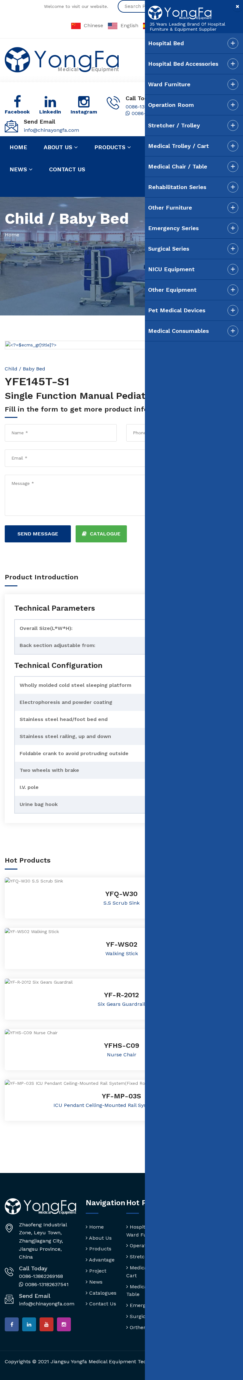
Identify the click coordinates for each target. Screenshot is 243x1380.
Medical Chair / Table (177, 166)
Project (97, 1271)
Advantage (101, 1260)
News (19, 169)
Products (110, 147)
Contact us (67, 169)
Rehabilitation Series (177, 187)
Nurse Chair (121, 1055)
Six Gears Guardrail (121, 1004)
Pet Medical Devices (176, 310)
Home (18, 147)
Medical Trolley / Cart (178, 146)
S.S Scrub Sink (121, 903)
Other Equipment (172, 289)
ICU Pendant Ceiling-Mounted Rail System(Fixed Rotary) (121, 1105)
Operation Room (171, 104)
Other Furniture (170, 207)
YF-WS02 (121, 944)
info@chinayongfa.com (51, 130)
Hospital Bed (166, 43)
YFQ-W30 (121, 894)
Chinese (93, 25)
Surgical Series (168, 248)
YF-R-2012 (121, 995)
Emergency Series (173, 228)
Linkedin (50, 112)
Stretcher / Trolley (174, 125)
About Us (100, 1238)
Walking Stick (121, 953)
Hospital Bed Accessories (183, 63)
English (129, 25)
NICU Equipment (171, 269)
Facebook (17, 112)
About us (59, 147)
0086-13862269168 (41, 1276)
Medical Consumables (178, 330)
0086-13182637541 (46, 1284)
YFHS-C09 (121, 1045)
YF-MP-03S (121, 1096)
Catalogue (105, 534)
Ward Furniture (169, 84)
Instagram (84, 112)
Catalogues (102, 1293)
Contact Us (102, 1304)
